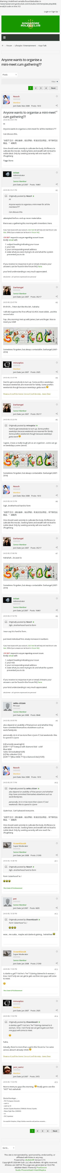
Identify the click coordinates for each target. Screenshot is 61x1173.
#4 (57, 378)
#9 (57, 721)
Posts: (34, 106)
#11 (56, 861)
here (4, 232)
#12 (56, 914)
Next (53, 88)
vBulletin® (29, 1160)
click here (31, 230)
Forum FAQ (35, 232)
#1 (57, 111)
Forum (9, 45)
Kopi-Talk (43, 45)
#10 (56, 783)
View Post (33, 196)
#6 (57, 501)
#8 (57, 616)
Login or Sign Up (51, 11)
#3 (57, 302)
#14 (56, 1016)
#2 (57, 190)
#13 (56, 969)
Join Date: (17, 106)
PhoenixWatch (27, 1170)
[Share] (56, 105)
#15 (56, 1082)
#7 (57, 553)
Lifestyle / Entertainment (25, 45)
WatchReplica (40, 1170)
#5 (57, 420)
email (11, 240)
